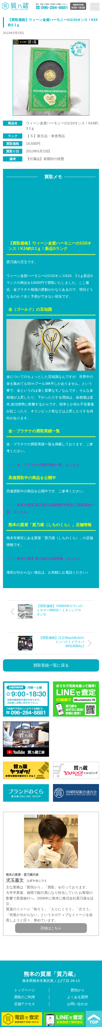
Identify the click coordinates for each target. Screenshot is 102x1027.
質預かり (77, 990)
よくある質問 (77, 997)
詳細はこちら (51, 928)
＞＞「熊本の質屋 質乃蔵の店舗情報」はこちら (43, 559)
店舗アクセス (24, 1004)
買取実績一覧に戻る (51, 665)
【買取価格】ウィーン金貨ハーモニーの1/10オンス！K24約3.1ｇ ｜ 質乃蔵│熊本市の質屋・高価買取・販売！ (15, 6)
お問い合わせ (77, 1004)
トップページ (24, 990)
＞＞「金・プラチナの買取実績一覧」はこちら (42, 465)
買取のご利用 (24, 997)
